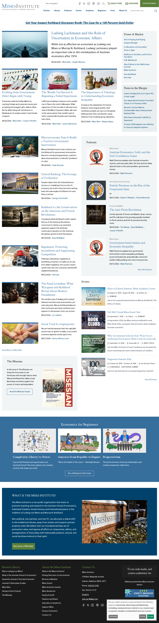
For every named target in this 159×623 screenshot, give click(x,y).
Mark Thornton (126, 173)
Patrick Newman (143, 198)
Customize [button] (113, 616)
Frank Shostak (57, 165)
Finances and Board (50, 599)
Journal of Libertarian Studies (14, 583)
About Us (123, 11)
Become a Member (23, 546)
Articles (46, 11)
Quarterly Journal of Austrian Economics (18, 579)
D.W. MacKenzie (130, 60)
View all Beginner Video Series (79, 473)
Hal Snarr (55, 275)
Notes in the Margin (135, 88)
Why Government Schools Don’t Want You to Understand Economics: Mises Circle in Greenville (131, 337)
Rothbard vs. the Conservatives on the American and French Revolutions (59, 211)
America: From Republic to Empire (79, 457)
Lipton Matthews (69, 124)
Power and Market (116, 206)
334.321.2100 (93, 586)
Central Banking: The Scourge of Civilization (59, 176)
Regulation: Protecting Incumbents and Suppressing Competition (58, 251)
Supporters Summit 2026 (119, 359)
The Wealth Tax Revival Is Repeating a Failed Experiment (59, 94)
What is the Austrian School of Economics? (19, 575)
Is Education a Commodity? (135, 47)
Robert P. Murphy (127, 198)
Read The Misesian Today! (20, 392)
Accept (150, 616)
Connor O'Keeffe (29, 121)
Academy (90, 11)
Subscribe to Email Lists (51, 603)
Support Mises (149, 4)
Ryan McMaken (58, 238)
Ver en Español (51, 4)
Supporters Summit (129, 367)
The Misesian (7, 595)
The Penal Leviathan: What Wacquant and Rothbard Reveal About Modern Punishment (57, 289)
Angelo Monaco (78, 62)
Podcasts (68, 11)
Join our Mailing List (90, 599)
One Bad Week (130, 74)
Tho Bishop (124, 227)
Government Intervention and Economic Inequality (127, 245)
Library (57, 11)
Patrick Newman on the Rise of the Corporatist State (130, 188)
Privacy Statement (50, 611)
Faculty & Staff (48, 595)
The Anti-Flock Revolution (125, 210)
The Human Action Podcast (120, 182)
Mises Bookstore (48, 591)
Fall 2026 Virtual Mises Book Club (123, 312)
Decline (142, 616)
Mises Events (47, 583)
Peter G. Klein (129, 50)
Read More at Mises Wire (12, 350)
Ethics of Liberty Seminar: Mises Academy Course (131, 289)
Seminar (113, 296)
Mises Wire (66, 62)
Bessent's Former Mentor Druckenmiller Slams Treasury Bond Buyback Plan (138, 111)
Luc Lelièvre (57, 315)
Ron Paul (127, 78)
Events (79, 11)
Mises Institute (130, 70)
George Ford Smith (60, 198)
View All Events (151, 380)
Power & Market (133, 34)
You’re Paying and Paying (134, 40)
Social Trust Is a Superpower (58, 324)
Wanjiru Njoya (107, 122)
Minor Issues (114, 149)
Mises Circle (149, 343)
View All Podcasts (145, 270)
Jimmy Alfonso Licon (60, 339)
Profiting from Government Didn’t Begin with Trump (18, 94)
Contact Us (46, 615)
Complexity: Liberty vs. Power (31, 457)
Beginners (102, 11)
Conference (115, 367)
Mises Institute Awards (51, 587)
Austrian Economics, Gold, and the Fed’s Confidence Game (130, 154)
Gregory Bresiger (131, 43)
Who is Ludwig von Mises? (12, 571)
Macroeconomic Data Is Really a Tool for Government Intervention (59, 141)
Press (112, 11)
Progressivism (111, 457)
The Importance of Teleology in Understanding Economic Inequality (98, 96)
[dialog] (132, 610)
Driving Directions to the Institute (56, 575)
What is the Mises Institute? (53, 571)
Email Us (85, 595)
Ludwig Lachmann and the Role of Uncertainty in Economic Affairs (78, 36)
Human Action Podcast (11, 591)
